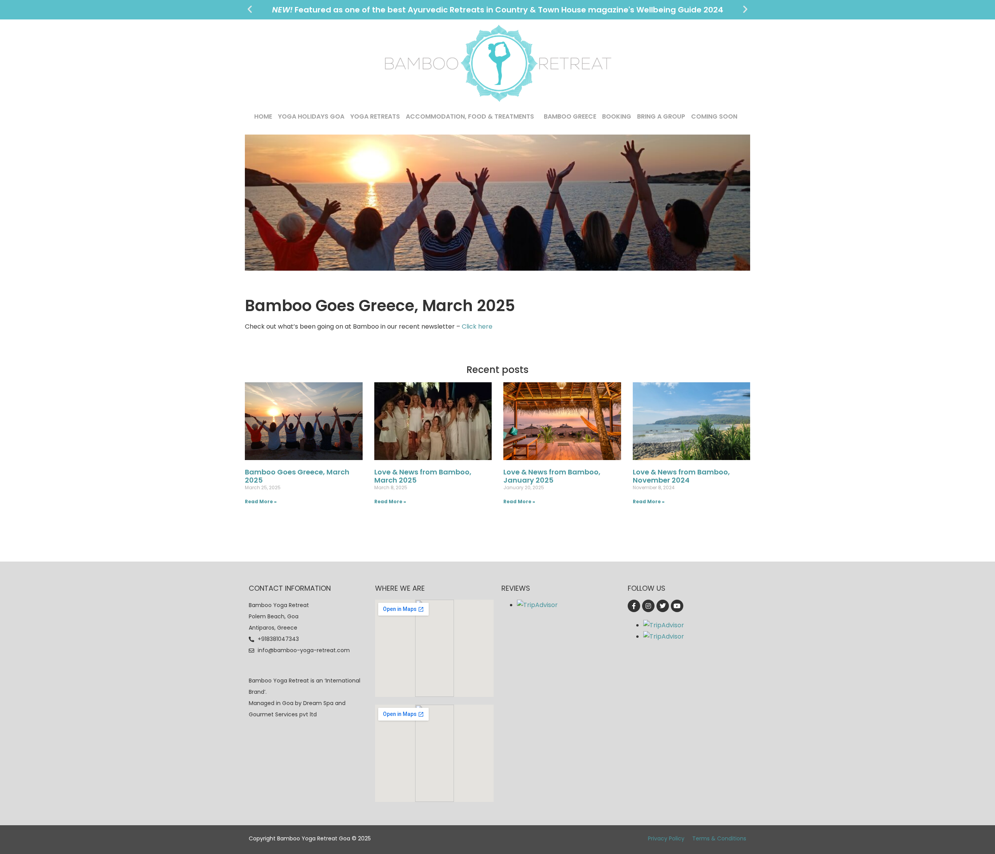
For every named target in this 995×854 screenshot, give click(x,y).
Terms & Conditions (719, 838)
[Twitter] (662, 606)
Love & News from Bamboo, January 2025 (551, 476)
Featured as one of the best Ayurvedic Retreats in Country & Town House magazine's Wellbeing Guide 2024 (497, 9)
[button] (250, 9)
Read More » (261, 501)
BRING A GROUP (661, 116)
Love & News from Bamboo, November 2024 (681, 476)
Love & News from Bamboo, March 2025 (422, 476)
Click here (477, 326)
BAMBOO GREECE (570, 116)
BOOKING (616, 116)
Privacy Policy (666, 838)
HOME (263, 116)
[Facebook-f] (634, 606)
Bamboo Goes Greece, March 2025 (297, 476)
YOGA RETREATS (375, 116)
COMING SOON (714, 116)
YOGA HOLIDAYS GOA (311, 116)
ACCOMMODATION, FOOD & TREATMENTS (470, 116)
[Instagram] (648, 606)
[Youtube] (677, 606)
